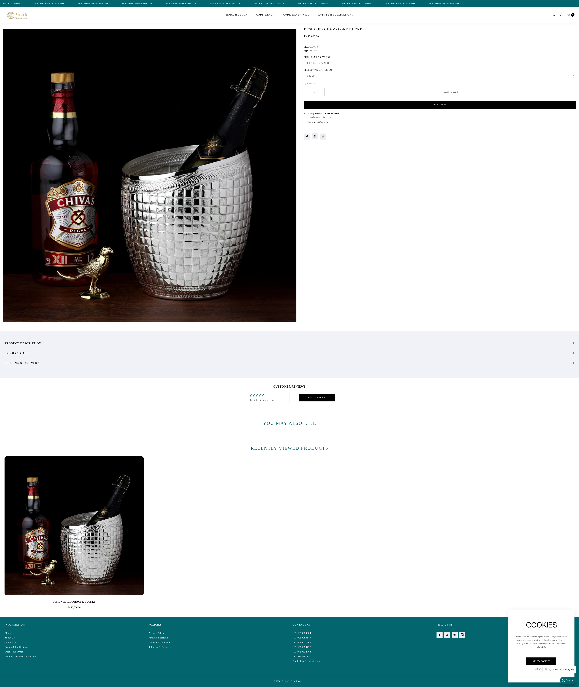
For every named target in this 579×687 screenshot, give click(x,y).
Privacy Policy (156, 633)
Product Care (17, 353)
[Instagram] (447, 635)
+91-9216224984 (302, 633)
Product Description (23, 343)
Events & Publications (16, 647)
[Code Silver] (17, 14)
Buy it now (440, 105)
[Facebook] (440, 635)
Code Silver (296, 681)
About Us (10, 638)
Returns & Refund (158, 638)
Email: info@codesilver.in (307, 661)
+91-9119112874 (302, 656)
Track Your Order (14, 652)
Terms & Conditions (159, 642)
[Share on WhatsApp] (315, 136)
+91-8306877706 (302, 642)
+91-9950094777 (302, 647)
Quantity (309, 83)
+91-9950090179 (302, 638)
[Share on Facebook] (307, 137)
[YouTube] (455, 635)
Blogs (8, 633)
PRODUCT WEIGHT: (318, 70)
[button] (237, 15)
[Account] (561, 15)
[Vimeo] (462, 635)
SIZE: (317, 57)
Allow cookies (541, 661)
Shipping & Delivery (22, 363)
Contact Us (10, 642)
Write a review (317, 398)
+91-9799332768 (302, 652)
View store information (318, 122)
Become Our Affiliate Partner (20, 656)
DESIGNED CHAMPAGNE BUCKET (74, 601)
